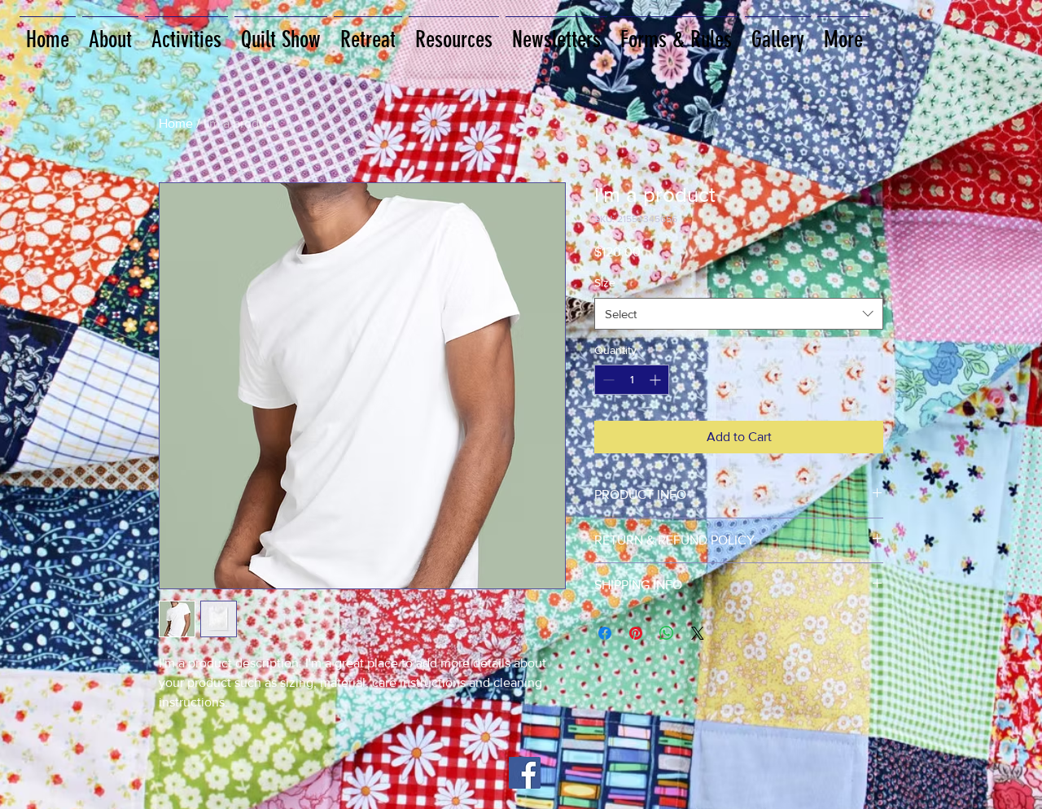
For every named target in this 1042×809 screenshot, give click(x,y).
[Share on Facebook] (605, 633)
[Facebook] (525, 773)
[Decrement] (607, 379)
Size (608, 282)
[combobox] (738, 314)
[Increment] (656, 379)
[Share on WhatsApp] (666, 633)
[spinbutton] (631, 379)
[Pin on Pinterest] (636, 633)
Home (176, 123)
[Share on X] (697, 633)
